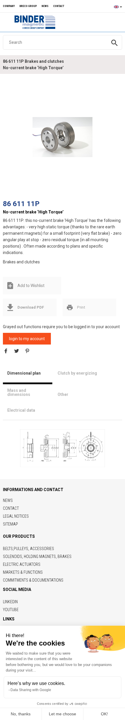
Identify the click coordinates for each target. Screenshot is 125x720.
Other (63, 394)
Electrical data (21, 410)
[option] (62, 137)
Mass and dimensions (18, 392)
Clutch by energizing (77, 373)
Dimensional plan (24, 373)
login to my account (27, 338)
